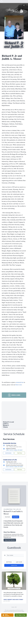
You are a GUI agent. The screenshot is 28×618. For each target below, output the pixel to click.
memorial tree (20, 382)
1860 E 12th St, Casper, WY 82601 (14, 450)
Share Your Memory (10, 540)
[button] (14, 581)
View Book (7, 517)
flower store (19, 385)
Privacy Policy (10, 611)
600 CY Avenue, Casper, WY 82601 (14, 466)
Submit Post (14, 565)
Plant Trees (19, 453)
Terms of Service (18, 611)
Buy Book (15, 517)
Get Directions (8, 453)
